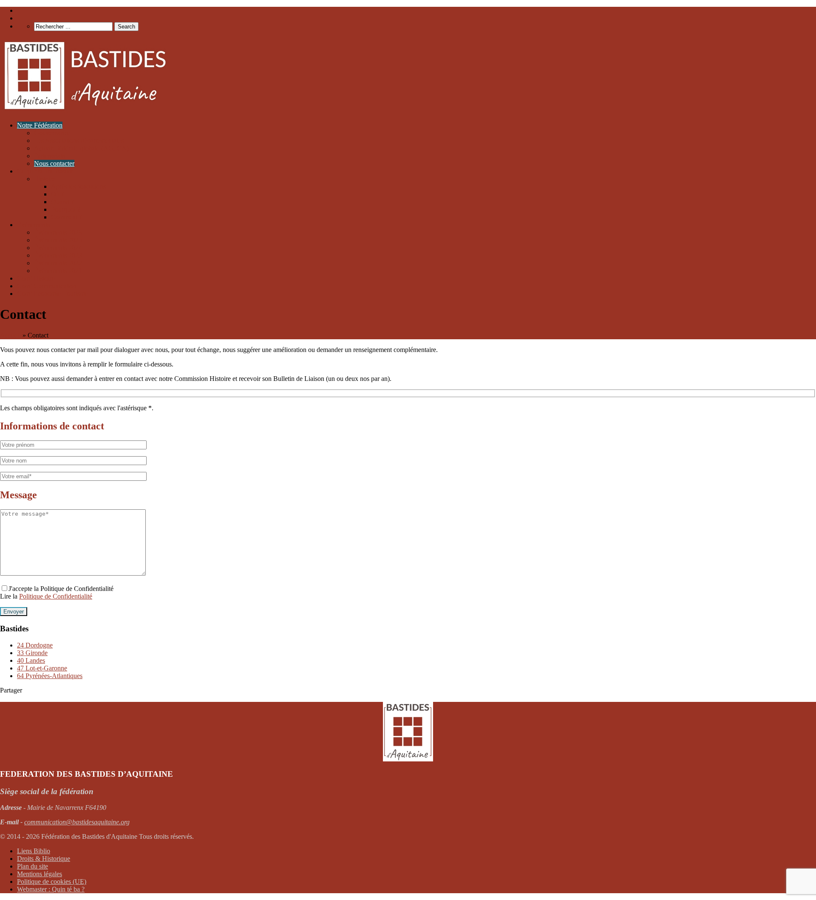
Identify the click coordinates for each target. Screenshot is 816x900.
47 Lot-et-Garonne (42, 668)
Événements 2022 (58, 263)
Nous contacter (54, 163)
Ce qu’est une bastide (45, 171)
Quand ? (62, 201)
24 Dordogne (35, 645)
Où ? (57, 194)
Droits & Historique (43, 858)
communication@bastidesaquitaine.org (77, 822)
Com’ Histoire (36, 278)
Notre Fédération (39, 125)
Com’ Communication (46, 286)
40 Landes (31, 660)
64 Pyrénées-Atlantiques (49, 675)
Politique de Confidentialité (55, 596)
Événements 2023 (58, 255)
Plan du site (32, 866)
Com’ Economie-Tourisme (52, 293)
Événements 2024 (58, 247)
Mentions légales (39, 873)
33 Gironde (32, 652)
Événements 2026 (58, 232)
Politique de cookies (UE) (51, 881)
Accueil (10, 335)
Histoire (44, 178)
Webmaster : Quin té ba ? (51, 889)
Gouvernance (52, 132)
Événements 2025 (58, 240)
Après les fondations (78, 186)
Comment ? (66, 217)
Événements (33, 224)
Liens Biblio (33, 851)
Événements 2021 (58, 270)
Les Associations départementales (79, 140)
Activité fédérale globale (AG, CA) (81, 148)
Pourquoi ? (65, 209)
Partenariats (49, 155)
